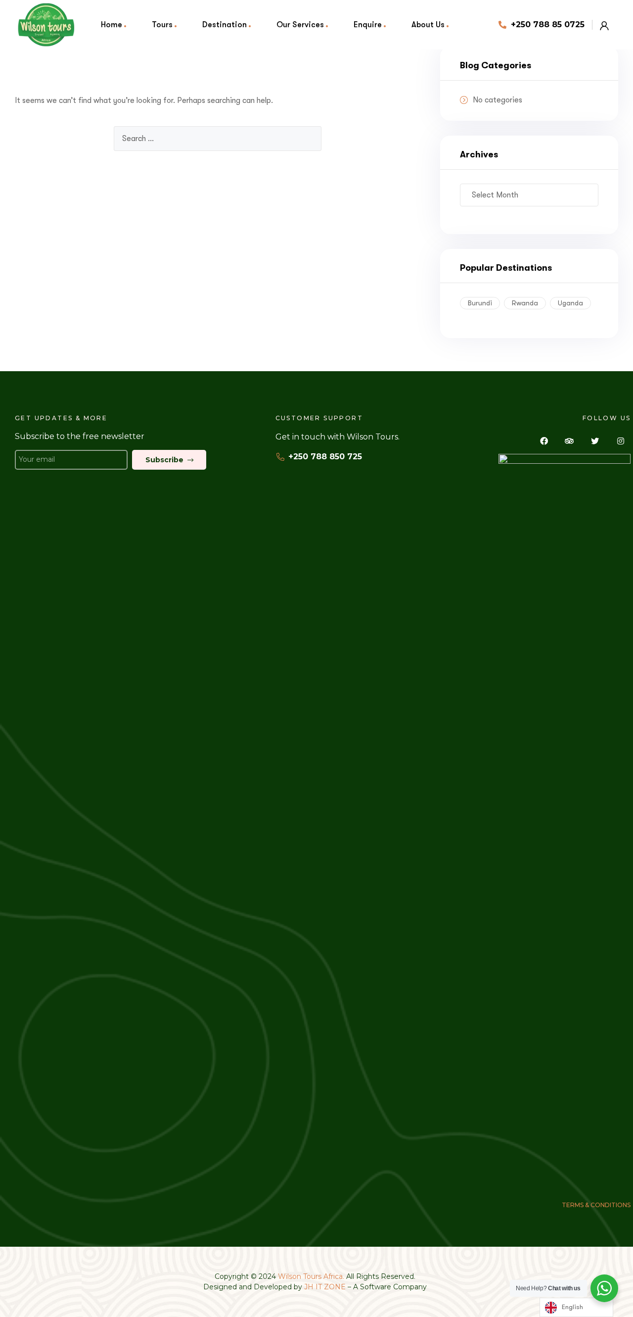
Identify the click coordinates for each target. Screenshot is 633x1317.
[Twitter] (595, 441)
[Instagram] (620, 441)
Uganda (570, 303)
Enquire (368, 24)
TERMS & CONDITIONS (596, 1205)
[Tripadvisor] (569, 441)
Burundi (480, 303)
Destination (224, 24)
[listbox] (576, 1307)
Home (111, 24)
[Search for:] (217, 138)
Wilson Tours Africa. (312, 1276)
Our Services (300, 24)
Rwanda (525, 303)
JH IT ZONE (325, 1286)
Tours (162, 24)
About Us (428, 24)
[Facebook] (544, 441)
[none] (576, 1307)
